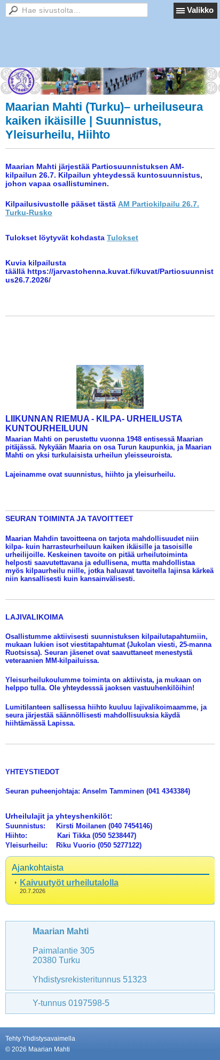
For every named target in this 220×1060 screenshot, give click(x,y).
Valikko (200, 9)
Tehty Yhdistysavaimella (40, 1038)
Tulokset (122, 237)
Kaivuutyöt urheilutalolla (69, 882)
